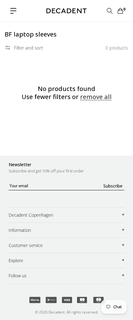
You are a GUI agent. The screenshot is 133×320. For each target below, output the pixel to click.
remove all (96, 97)
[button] (13, 11)
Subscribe (112, 186)
